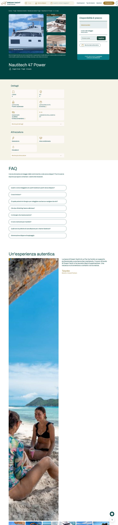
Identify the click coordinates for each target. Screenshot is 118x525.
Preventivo (108, 3)
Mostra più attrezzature (19, 155)
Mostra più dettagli (17, 124)
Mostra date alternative (92, 45)
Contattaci (99, 56)
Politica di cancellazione (93, 57)
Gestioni (99, 3)
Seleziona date (85, 25)
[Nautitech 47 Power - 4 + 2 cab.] (56, 23)
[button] (37, 187)
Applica (101, 38)
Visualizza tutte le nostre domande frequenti (23, 181)
